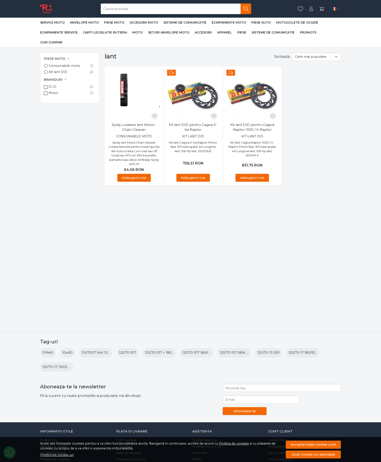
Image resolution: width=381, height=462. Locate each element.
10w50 (67, 353)
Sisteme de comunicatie (184, 22)
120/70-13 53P (268, 353)
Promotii (308, 32)
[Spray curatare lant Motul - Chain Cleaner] (134, 96)
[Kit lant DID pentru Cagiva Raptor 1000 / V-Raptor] (252, 96)
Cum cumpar (51, 42)
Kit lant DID (58, 72)
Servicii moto (52, 22)
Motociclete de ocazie (297, 22)
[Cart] (321, 8)
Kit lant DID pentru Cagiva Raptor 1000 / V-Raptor (252, 127)
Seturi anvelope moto (168, 32)
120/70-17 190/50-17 (58, 367)
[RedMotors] (46, 9)
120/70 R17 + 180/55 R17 (164, 353)
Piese (241, 32)
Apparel (224, 32)
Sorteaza (282, 56)
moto (137, 32)
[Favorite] (300, 8)
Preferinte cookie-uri (57, 455)
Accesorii (203, 32)
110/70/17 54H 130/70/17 (100, 353)
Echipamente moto (229, 22)
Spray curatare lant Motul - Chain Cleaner (134, 127)
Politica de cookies (234, 443)
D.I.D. (53, 87)
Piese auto (261, 22)
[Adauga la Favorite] (154, 116)
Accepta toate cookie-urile (313, 444)
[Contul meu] (311, 8)
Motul (53, 93)
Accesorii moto (144, 22)
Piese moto (114, 22)
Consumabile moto (64, 66)
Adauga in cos (134, 178)
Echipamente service (59, 32)
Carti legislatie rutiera (105, 32)
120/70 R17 (127, 353)
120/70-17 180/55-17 (303, 353)
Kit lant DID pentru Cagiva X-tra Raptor (193, 127)
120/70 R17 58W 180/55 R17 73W (208, 353)
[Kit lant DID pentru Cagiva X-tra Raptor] (193, 96)
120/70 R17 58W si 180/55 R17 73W (247, 353)
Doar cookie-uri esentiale (313, 454)
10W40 (47, 353)
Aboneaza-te (244, 411)
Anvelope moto (84, 22)
